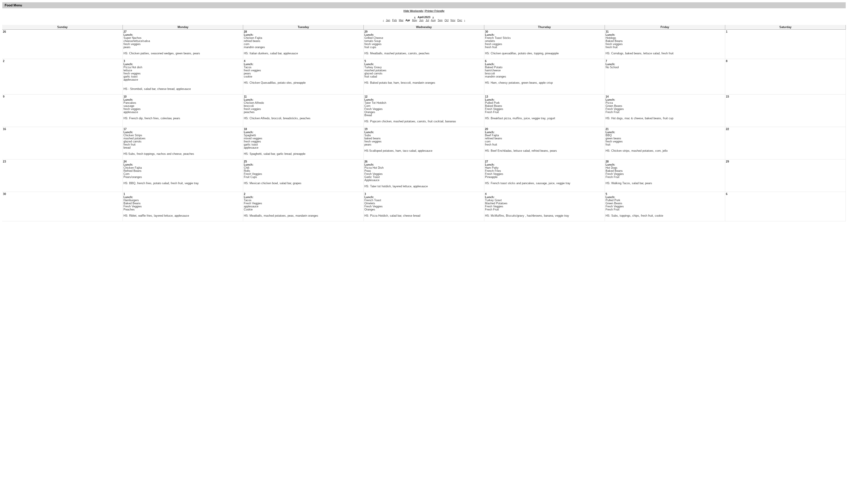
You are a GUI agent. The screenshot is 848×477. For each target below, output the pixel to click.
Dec (459, 20)
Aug (433, 20)
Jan (388, 20)
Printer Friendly (435, 11)
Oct (447, 20)
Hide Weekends (413, 11)
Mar (401, 20)
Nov (452, 20)
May (414, 20)
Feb (394, 20)
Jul (427, 20)
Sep (440, 20)
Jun (421, 20)
